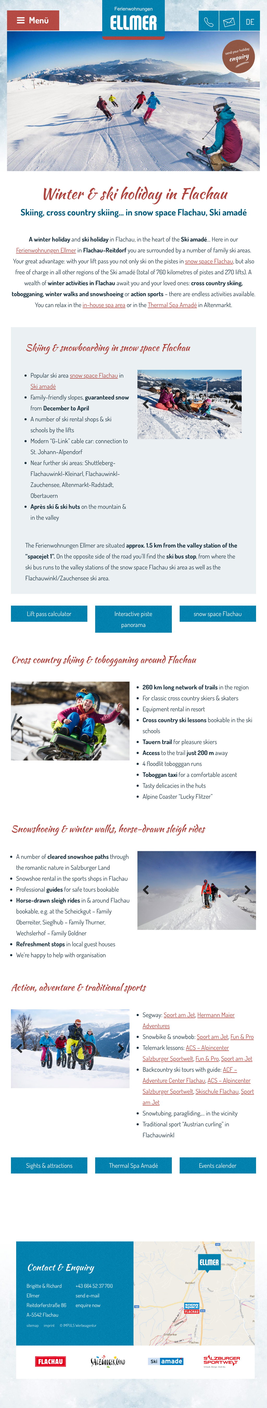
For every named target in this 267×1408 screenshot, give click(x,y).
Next (231, 404)
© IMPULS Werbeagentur (78, 1325)
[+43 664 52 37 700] (209, 21)
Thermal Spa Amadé (172, 305)
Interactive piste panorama (133, 619)
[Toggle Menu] (21, 20)
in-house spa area (104, 305)
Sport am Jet (179, 1015)
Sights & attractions (49, 1165)
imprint (49, 1325)
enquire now (88, 1305)
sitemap (33, 1325)
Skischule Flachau (217, 1091)
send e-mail (87, 1295)
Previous (148, 404)
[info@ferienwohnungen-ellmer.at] (229, 21)
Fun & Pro (242, 1036)
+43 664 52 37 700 (94, 1285)
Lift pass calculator (49, 614)
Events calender (217, 1165)
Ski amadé (43, 386)
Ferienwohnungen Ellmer (46, 250)
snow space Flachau (209, 261)
